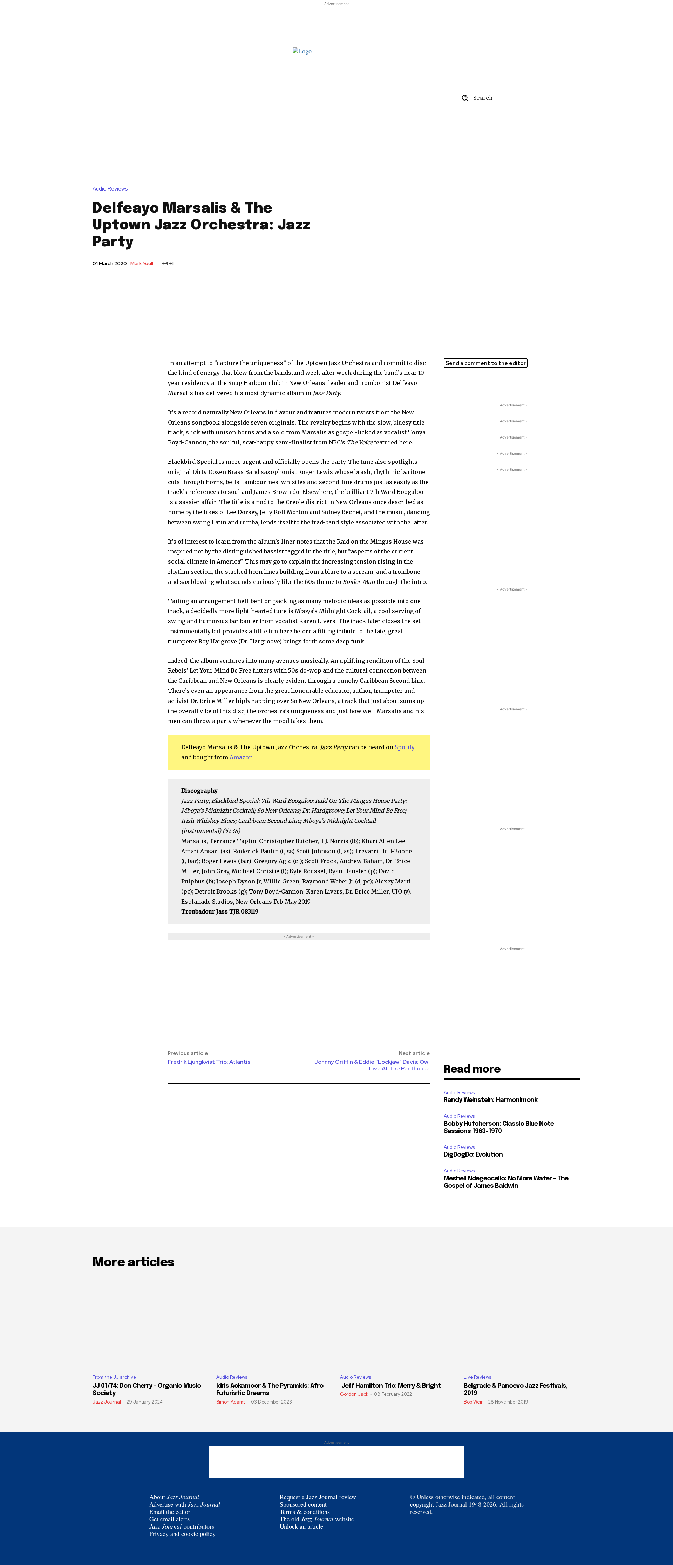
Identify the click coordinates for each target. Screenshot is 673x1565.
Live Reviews (477, 1377)
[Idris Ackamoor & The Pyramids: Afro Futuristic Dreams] (274, 1322)
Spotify (405, 747)
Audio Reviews (110, 189)
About (174, 1496)
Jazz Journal (107, 1402)
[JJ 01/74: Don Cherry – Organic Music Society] (151, 1322)
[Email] (483, 384)
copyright (422, 1504)
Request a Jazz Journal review (318, 1496)
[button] (474, 97)
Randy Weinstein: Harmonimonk (490, 1100)
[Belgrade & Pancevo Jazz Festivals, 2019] (522, 1322)
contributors (181, 1526)
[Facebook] (467, 384)
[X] (451, 384)
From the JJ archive (114, 1377)
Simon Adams (230, 1402)
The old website (317, 1519)
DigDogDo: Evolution (473, 1155)
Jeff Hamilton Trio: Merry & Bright (390, 1386)
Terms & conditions (305, 1511)
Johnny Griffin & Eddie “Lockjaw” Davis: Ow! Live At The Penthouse (372, 1065)
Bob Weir (473, 1402)
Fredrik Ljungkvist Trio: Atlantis (209, 1062)
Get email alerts (169, 1519)
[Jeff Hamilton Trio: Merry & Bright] (398, 1322)
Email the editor (169, 1511)
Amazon (241, 757)
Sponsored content (303, 1504)
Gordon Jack (354, 1394)
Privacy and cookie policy (182, 1533)
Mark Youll (141, 263)
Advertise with (184, 1504)
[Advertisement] (336, 23)
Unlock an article (301, 1526)
